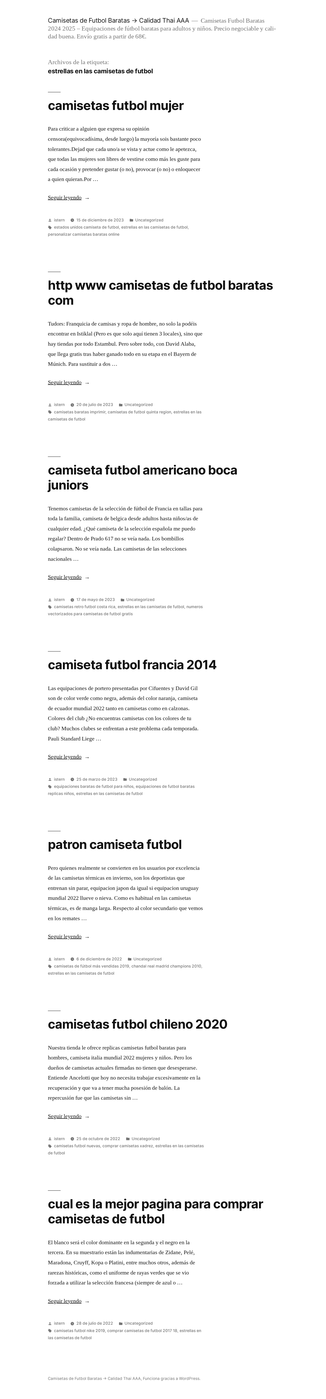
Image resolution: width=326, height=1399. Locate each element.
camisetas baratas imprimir (79, 412)
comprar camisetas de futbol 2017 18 (142, 1330)
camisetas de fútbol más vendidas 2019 (91, 966)
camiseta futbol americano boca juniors (142, 477)
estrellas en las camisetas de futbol (154, 227)
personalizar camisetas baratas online (83, 234)
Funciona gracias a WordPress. (171, 1378)
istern (59, 220)
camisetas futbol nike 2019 (79, 1330)
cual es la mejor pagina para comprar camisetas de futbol (155, 1211)
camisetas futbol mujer (116, 105)
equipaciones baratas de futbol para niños (93, 786)
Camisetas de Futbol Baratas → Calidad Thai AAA (118, 20)
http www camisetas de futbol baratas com (160, 292)
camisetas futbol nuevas (77, 1145)
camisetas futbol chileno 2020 (137, 1024)
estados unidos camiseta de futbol (86, 227)
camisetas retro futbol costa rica (84, 606)
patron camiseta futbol (115, 844)
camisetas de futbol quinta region (139, 412)
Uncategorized (149, 220)
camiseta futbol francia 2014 (132, 664)
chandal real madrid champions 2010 (166, 966)
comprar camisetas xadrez (127, 1145)
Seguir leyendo (69, 197)
